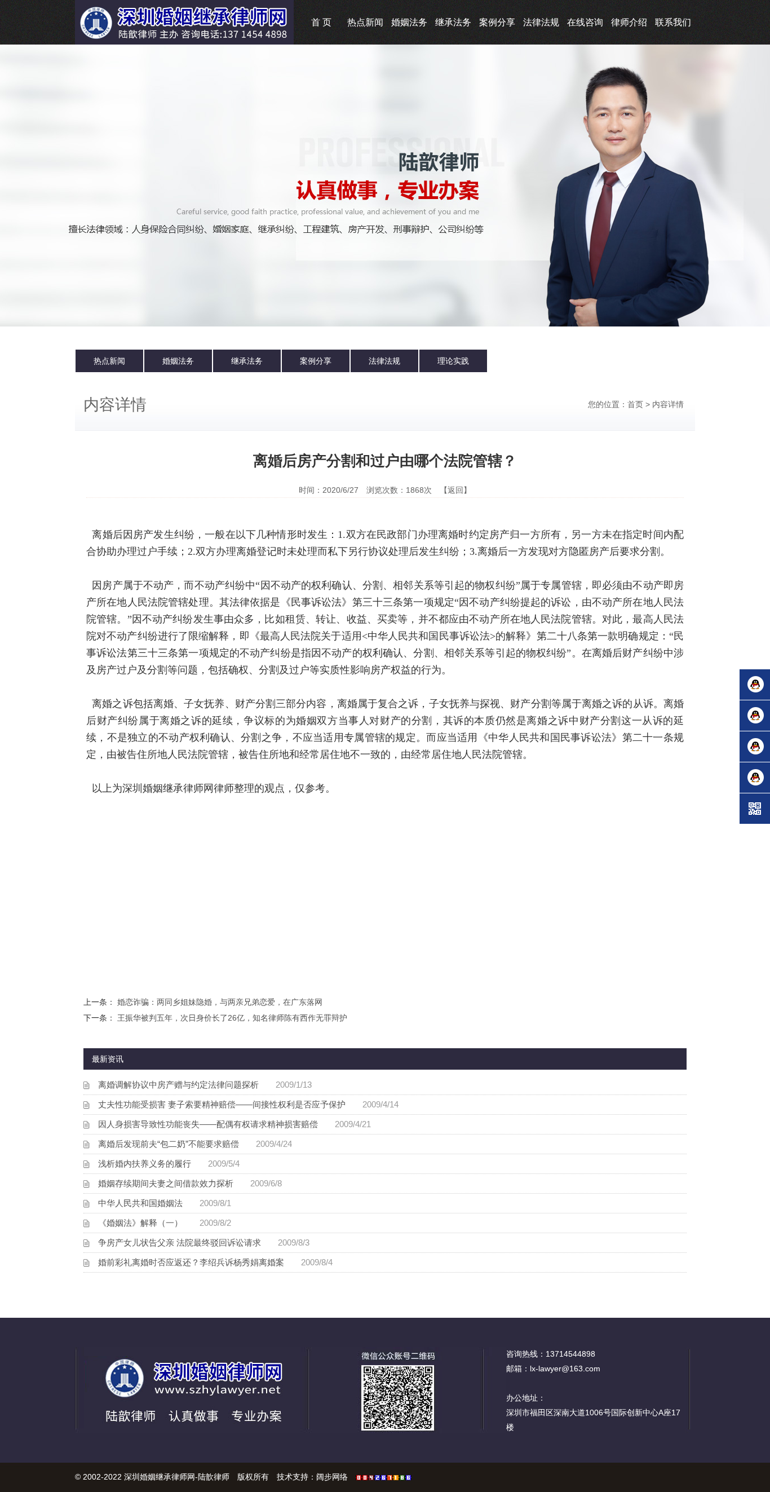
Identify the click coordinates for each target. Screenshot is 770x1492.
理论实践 (453, 360)
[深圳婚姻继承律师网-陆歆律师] (184, 21)
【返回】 (455, 490)
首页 (635, 404)
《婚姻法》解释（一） (140, 1223)
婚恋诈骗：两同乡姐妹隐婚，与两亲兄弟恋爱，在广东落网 (219, 1002)
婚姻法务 (409, 22)
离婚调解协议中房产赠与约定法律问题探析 (178, 1084)
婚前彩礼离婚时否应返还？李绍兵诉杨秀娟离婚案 (191, 1262)
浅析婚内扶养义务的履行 (144, 1163)
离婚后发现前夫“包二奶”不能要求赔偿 (168, 1144)
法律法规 (541, 22)
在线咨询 (585, 22)
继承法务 (453, 22)
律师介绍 (629, 22)
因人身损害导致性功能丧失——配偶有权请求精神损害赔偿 (208, 1124)
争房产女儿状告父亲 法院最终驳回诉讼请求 (179, 1242)
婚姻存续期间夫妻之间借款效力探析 (165, 1183)
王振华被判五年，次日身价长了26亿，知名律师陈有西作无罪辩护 (232, 1017)
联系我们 (673, 22)
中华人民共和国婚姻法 (140, 1203)
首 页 (321, 22)
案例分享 (497, 22)
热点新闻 (365, 22)
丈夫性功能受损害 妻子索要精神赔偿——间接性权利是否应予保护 (222, 1104)
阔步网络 (332, 1476)
